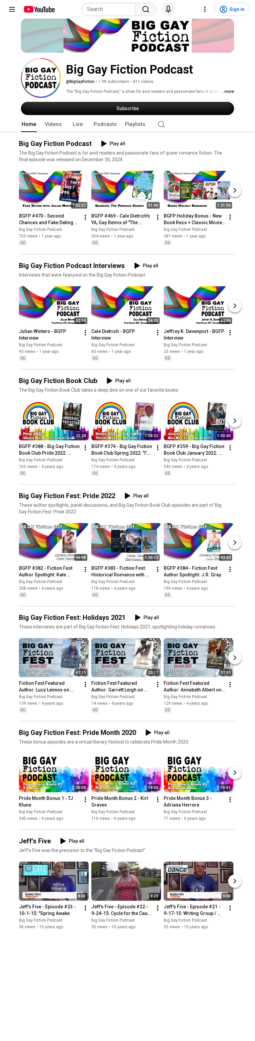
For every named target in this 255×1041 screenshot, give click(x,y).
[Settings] (205, 9)
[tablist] (127, 124)
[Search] (145, 9)
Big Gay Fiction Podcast (40, 230)
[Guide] (12, 9)
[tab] (29, 124)
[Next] (234, 190)
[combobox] (110, 9)
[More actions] (85, 217)
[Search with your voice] (168, 9)
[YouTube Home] (39, 9)
